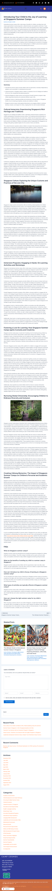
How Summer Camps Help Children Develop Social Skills (20, 535)
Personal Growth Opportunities (10, 826)
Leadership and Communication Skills (12, 820)
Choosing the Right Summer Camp (11, 800)
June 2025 (5, 762)
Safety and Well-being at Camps (10, 828)
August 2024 (6, 784)
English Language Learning (9, 809)
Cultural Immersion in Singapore (36, 657)
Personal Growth (7, 824)
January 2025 (6, 773)
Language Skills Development (10, 817)
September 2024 (7, 782)
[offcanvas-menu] (48, 8)
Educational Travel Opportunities (13, 653)
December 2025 (7, 758)
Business (5, 746)
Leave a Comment (7, 652)
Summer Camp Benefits (8, 840)
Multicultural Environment (9, 822)
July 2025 (5, 760)
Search (4, 712)
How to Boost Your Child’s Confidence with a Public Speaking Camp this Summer (22, 725)
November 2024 (7, 778)
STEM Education (7, 833)
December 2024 (7, 776)
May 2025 (5, 764)
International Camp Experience (10, 654)
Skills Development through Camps (11, 831)
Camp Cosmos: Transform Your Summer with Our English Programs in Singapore (22, 732)
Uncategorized (6, 848)
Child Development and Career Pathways (12, 797)
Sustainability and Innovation (10, 844)
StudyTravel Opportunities (9, 837)
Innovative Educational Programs (10, 813)
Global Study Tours (7, 811)
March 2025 (6, 769)
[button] (26, 8)
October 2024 (6, 780)
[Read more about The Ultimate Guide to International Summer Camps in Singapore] (14, 635)
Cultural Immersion (7, 802)
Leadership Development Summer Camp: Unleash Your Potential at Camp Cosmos (22, 734)
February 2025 (6, 771)
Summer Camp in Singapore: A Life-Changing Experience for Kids (18, 728)
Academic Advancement (9, 795)
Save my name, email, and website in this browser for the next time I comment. (23, 697)
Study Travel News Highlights (10, 835)
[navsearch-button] (41, 9)
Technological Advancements (10, 846)
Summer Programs (7, 842)
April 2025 (5, 767)
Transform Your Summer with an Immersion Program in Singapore (18, 730)
